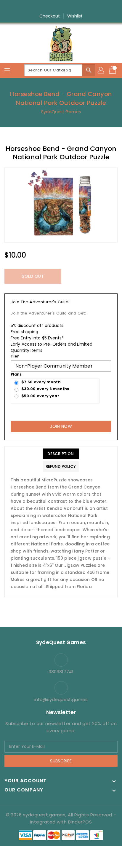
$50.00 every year (40, 395)
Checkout (49, 16)
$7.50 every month (41, 381)
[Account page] (101, 70)
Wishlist (75, 16)
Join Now (61, 426)
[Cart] (113, 70)
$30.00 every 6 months (45, 388)
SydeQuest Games (61, 112)
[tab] (61, 453)
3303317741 (61, 671)
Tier (15, 356)
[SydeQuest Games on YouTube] (66, 6)
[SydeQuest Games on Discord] (77, 6)
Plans (16, 374)
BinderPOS (80, 822)
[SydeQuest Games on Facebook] (44, 6)
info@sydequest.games (61, 699)
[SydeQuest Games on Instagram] (55, 6)
